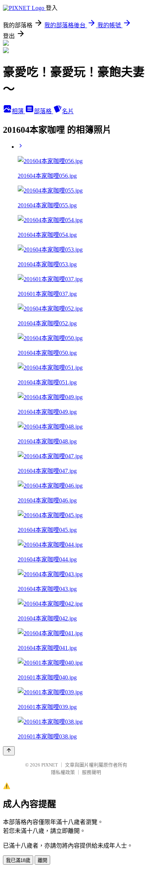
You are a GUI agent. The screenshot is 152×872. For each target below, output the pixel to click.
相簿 (18, 111)
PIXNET (49, 765)
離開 (42, 860)
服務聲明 (91, 772)
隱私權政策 (63, 772)
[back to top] (9, 750)
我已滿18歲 (18, 860)
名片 (68, 111)
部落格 (43, 111)
